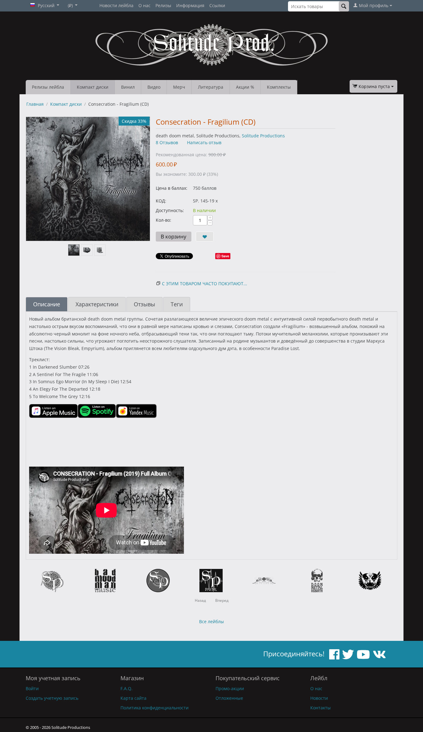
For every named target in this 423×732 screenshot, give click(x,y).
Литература (210, 87)
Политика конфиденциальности (154, 708)
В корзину (173, 236)
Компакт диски (92, 87)
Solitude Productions (263, 136)
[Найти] (344, 6)
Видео (153, 87)
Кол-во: (163, 220)
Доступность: (170, 210)
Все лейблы (211, 621)
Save (225, 256)
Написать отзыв (204, 142)
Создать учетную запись (52, 698)
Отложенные (229, 698)
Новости (319, 698)
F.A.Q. (126, 688)
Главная (35, 104)
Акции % (245, 87)
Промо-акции (230, 688)
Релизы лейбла (48, 87)
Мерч (179, 87)
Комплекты (279, 87)
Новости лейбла (116, 5)
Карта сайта (133, 698)
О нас (144, 5)
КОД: (161, 201)
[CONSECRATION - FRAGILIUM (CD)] (88, 179)
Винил (128, 87)
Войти (32, 688)
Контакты (320, 708)
